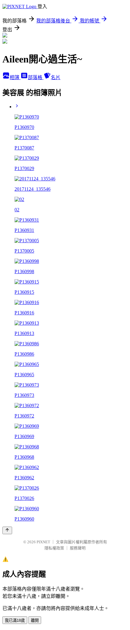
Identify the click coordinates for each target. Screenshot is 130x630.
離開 (35, 620)
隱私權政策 (54, 548)
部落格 (36, 77)
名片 (55, 77)
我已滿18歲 (15, 620)
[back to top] (7, 530)
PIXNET (43, 542)
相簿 (15, 77)
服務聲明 (78, 548)
